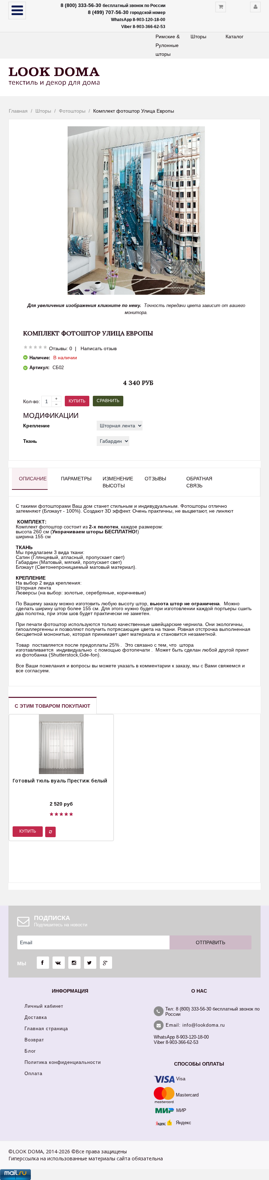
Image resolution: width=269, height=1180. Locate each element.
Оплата (33, 1073)
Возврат (34, 1039)
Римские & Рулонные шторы (168, 45)
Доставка (36, 1017)
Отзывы (155, 478)
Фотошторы (72, 111)
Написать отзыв (99, 348)
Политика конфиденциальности (63, 1062)
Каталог (234, 36)
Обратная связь (199, 482)
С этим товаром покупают (52, 706)
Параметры (75, 478)
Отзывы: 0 (60, 348)
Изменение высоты (117, 482)
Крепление (36, 425)
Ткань (30, 441)
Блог (30, 1051)
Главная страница (46, 1028)
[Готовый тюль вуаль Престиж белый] (60, 795)
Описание (33, 478)
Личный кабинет (44, 1006)
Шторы (198, 36)
